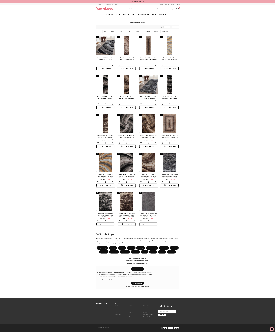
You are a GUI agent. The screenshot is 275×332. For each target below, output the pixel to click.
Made (105, 327)
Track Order (98, 4)
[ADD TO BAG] (105, 65)
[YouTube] (168, 306)
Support (172, 4)
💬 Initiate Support (137, 283)
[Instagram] (161, 306)
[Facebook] (158, 306)
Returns (111, 4)
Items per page (158, 27)
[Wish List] (98, 65)
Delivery (116, 4)
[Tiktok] (171, 306)
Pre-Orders (105, 4)
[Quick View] (112, 65)
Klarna (161, 4)
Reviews (178, 4)
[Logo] (104, 8)
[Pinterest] (164, 306)
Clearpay (167, 4)
